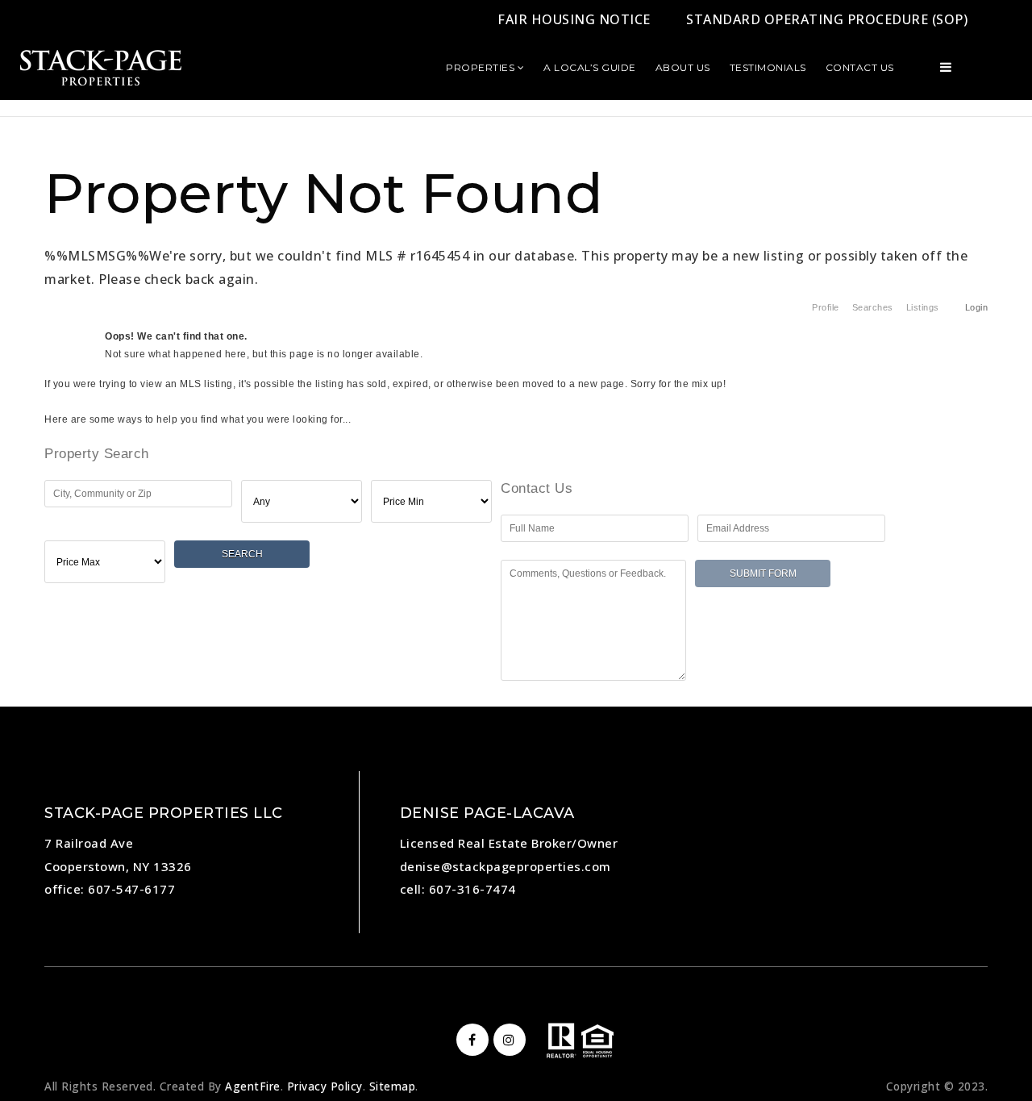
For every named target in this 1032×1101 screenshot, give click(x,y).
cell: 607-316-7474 (458, 889)
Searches (872, 307)
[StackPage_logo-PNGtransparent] (100, 66)
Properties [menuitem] (482, 67)
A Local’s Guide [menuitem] (589, 67)
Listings (922, 307)
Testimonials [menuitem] (768, 67)
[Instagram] (507, 1040)
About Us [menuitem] (682, 67)
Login (976, 307)
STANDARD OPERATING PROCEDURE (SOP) (827, 19)
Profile (825, 307)
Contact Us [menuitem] (860, 67)
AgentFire (253, 1086)
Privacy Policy (325, 1086)
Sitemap (392, 1086)
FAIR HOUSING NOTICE (574, 19)
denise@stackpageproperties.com (505, 866)
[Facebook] (470, 1040)
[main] (516, 349)
